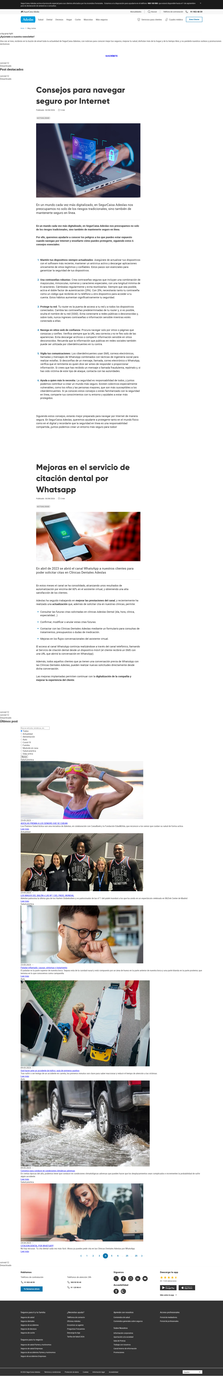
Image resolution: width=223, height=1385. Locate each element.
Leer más (25, 829)
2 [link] (94, 1255)
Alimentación (29, 736)
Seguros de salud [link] (27, 1317)
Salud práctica (29, 750)
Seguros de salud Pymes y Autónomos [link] (36, 1344)
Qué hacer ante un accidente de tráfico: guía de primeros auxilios (50, 1070)
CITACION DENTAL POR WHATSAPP (37, 1245)
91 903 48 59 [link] (196, 11)
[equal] (116, 1292)
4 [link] (106, 1256)
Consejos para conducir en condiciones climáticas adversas (48, 1170)
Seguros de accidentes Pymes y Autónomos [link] (38, 1352)
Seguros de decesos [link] (29, 1329)
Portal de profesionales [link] (169, 1321)
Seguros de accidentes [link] (30, 1325)
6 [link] (118, 1255)
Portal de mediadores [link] (168, 1317)
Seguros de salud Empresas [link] (32, 1348)
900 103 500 (153, 3)
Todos (26, 731)
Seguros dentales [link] (27, 1321)
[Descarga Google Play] (168, 1287)
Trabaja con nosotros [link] (122, 1344)
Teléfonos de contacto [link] (76, 1317)
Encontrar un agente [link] (75, 1325)
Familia (26, 745)
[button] (32, 1289)
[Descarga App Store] (187, 1287)
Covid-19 (27, 742)
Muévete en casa (30, 748)
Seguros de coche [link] (28, 1333)
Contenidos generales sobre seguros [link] (128, 1321)
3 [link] (100, 1255)
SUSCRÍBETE (111, 56)
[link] (30, 12)
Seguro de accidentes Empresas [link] (33, 1356)
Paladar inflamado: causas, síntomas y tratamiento (44, 967)
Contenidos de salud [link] (122, 1317)
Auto (25, 739)
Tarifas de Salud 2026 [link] (75, 1336)
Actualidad (28, 733)
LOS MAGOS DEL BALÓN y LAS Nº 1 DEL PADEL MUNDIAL (47, 895)
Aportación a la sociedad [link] (123, 1337)
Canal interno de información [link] (125, 1348)
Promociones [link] (119, 1352)
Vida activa (28, 753)
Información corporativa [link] (123, 1333)
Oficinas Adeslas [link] (73, 1321)
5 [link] (112, 1255)
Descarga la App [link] (73, 1333)
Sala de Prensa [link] (119, 1341)
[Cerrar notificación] (200, 3)
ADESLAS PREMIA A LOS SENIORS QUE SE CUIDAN (44, 823)
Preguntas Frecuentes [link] (76, 1329)
